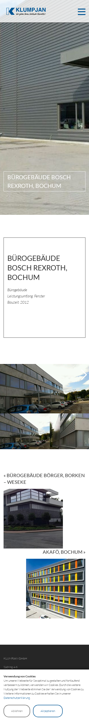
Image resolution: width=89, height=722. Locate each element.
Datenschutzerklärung (17, 698)
